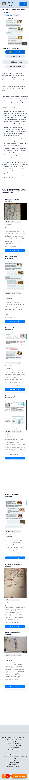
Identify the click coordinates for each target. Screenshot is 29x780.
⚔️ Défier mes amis (15, 62)
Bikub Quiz (10, 3)
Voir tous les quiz (15, 66)
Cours (24, 43)
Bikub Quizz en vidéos (14, 745)
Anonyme (7, 12)
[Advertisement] (14, 476)
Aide (14, 758)
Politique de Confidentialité (14, 739)
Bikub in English (14, 762)
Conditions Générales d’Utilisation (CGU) (14, 737)
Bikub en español (14, 764)
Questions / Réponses (14, 743)
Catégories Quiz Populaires (14, 766)
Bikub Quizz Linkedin (14, 750)
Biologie (17, 15)
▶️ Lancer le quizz (15, 52)
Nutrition (6, 15)
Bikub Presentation (14, 747)
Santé (11, 15)
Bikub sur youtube (14, 752)
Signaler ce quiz (15, 56)
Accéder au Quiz (15, 250)
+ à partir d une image (20, 776)
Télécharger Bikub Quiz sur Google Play (14, 756)
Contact (14, 741)
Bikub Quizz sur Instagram (14, 754)
